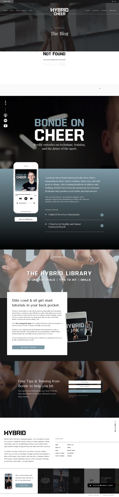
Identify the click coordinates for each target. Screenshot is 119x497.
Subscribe (7, 372)
